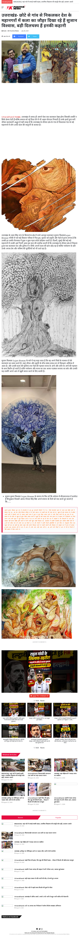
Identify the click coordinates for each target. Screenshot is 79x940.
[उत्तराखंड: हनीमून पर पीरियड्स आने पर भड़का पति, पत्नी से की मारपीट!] (13, 789)
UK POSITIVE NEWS (42, 931)
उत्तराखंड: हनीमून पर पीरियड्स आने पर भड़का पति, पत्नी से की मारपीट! (13, 799)
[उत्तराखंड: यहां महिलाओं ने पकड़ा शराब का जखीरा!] (65, 764)
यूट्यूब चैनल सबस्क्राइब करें (41, 696)
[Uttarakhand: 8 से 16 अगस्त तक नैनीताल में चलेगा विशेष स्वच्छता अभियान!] (7, 908)
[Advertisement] (39, 100)
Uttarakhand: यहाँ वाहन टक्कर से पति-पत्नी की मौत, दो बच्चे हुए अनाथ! (36, 878)
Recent (20, 817)
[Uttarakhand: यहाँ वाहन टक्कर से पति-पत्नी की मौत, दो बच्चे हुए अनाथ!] (7, 881)
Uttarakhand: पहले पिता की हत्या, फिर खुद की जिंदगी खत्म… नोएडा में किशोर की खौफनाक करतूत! (39, 800)
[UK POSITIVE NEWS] (16, 7)
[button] (42, 701)
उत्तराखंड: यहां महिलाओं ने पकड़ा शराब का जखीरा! (29, 842)
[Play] (39, 671)
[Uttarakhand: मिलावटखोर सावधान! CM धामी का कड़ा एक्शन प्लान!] (39, 764)
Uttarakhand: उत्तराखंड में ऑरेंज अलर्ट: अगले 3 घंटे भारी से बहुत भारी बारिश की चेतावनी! (41, 897)
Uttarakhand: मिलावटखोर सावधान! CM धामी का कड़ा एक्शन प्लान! (34, 2)
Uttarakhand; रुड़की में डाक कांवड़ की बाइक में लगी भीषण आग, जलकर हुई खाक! (65, 800)
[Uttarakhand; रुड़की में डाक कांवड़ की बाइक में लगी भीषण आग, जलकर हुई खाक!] (65, 789)
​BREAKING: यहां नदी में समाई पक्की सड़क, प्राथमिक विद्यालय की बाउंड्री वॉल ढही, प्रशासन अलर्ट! (13, 775)
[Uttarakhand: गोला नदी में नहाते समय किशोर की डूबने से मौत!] (7, 890)
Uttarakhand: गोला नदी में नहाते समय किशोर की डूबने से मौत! (33, 887)
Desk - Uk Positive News (11, 31)
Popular (58, 817)
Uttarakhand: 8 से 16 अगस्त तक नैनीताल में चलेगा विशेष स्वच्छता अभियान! (37, 906)
